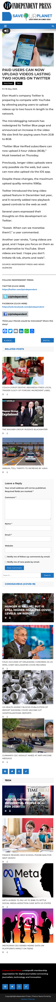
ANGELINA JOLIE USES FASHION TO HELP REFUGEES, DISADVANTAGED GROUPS (10, 340)
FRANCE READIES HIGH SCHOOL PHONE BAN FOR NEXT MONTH (26, 856)
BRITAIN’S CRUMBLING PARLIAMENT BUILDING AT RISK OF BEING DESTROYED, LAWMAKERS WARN (48, 340)
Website (9, 546)
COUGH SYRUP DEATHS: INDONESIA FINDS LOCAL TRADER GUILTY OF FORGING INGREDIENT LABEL (26, 389)
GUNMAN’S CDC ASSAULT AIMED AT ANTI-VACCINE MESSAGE (27, 757)
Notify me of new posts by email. (23, 562)
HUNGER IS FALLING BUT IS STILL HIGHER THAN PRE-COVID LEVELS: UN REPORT (28, 610)
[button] (6, 30)
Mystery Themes (28, 999)
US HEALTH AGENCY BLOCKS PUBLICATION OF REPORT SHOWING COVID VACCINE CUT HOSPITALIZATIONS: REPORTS (25, 710)
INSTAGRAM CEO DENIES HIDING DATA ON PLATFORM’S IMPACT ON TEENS (23, 947)
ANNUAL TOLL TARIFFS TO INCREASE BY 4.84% (25, 468)
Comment (10, 497)
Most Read (8, 83)
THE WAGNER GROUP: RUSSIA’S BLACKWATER (24, 429)
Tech (19, 83)
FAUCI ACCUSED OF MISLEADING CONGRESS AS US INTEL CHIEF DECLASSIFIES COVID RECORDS (27, 663)
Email (8, 535)
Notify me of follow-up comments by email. (28, 556)
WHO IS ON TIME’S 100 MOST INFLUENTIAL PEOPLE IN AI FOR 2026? (26, 803)
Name (8, 524)
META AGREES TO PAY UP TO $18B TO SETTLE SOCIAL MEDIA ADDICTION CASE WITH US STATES (26, 901)
